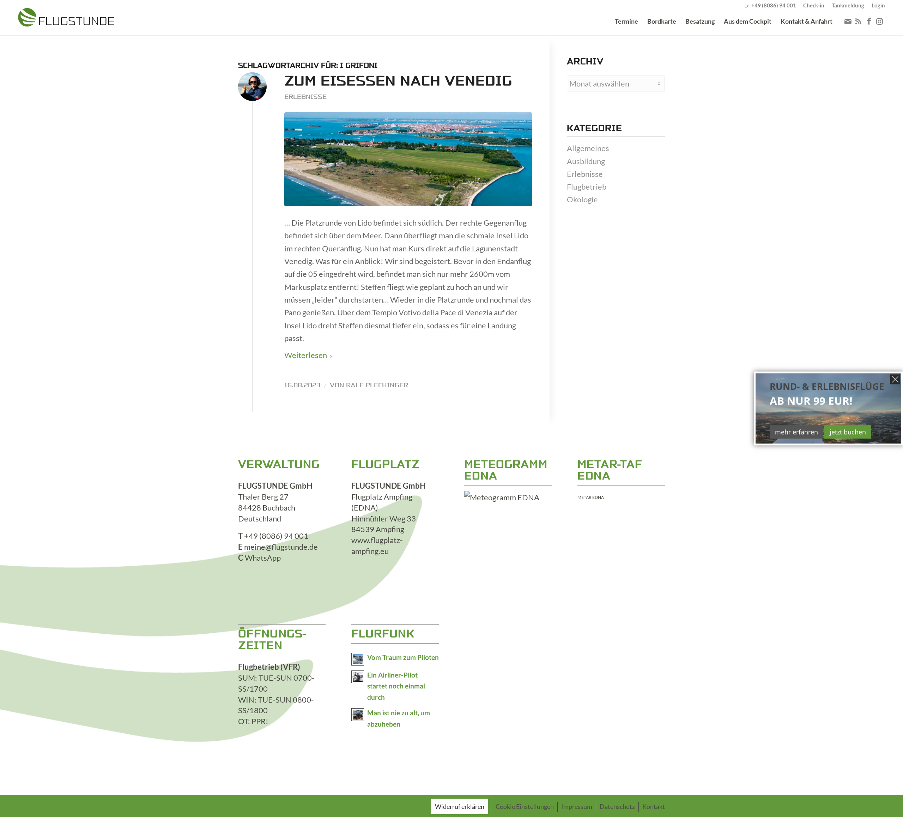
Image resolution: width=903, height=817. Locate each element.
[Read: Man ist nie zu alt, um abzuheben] (357, 714)
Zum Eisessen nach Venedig (398, 81)
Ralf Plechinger (377, 385)
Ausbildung (586, 161)
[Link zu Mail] (848, 21)
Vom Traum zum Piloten (403, 657)
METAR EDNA (590, 497)
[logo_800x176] (66, 18)
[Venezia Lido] (408, 159)
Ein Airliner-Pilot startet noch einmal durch (396, 686)
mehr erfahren (796, 432)
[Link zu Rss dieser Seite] (858, 21)
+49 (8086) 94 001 (773, 5)
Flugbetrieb (586, 186)
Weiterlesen (305, 355)
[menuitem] (814, 5)
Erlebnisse (305, 97)
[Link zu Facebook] (869, 21)
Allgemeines (588, 148)
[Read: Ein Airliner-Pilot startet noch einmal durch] (357, 676)
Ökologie (582, 199)
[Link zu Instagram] (879, 21)
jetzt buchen (848, 432)
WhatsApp (263, 557)
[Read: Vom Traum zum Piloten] (357, 659)
